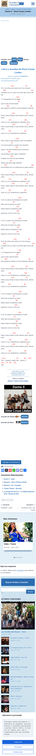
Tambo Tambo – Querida (13, 488)
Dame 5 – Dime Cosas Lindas (18, 381)
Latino (4, 63)
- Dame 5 (12, 9)
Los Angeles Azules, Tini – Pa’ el (20, 648)
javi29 (13, 13)
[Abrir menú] (33, 3)
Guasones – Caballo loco (18, 706)
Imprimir (13, 63)
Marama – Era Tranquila (12, 485)
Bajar (20, 59)
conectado (20, 570)
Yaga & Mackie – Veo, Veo (18, 657)
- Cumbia (7, 9)
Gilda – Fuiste (10, 544)
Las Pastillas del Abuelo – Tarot (13, 632)
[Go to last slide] (6, 539)
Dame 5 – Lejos (9, 479)
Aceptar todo (18, 742)
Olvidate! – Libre (6, 506)
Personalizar (18, 747)
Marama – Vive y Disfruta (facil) (15, 482)
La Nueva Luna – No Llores (28, 507)
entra (21, 3)
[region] (18, 734)
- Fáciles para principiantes (23, 9)
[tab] (14, 557)
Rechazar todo (18, 752)
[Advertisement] (18, 40)
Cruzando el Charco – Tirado (19, 638)
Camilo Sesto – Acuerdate (18, 667)
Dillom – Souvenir (16, 696)
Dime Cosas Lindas (7, 500)
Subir (14, 59)
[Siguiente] (29, 539)
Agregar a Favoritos (11, 462)
